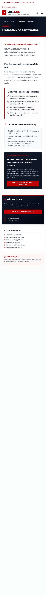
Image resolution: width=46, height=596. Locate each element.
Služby (13, 21)
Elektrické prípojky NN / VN (13, 240)
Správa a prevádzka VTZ (13, 247)
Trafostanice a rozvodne (13, 235)
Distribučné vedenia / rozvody (14, 237)
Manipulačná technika (12, 242)
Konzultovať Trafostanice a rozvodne (23, 183)
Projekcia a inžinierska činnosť (14, 245)
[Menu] (42, 13)
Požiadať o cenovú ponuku (23, 211)
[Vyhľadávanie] (37, 13)
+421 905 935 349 (13, 218)
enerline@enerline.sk (13, 221)
